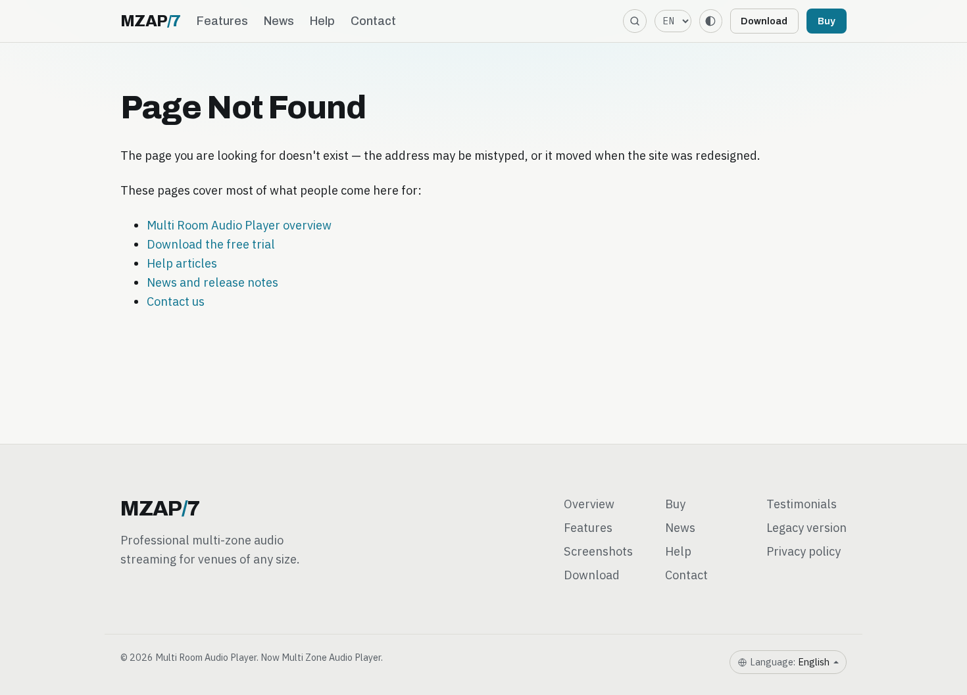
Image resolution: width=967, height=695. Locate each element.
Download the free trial (211, 244)
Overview (589, 504)
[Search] (634, 20)
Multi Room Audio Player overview (239, 225)
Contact (373, 21)
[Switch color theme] (710, 20)
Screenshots (598, 551)
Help (322, 21)
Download (764, 21)
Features (222, 21)
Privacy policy (803, 551)
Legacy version (806, 527)
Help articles (182, 263)
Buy (826, 21)
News (279, 21)
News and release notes (212, 282)
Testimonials (801, 504)
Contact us (176, 301)
